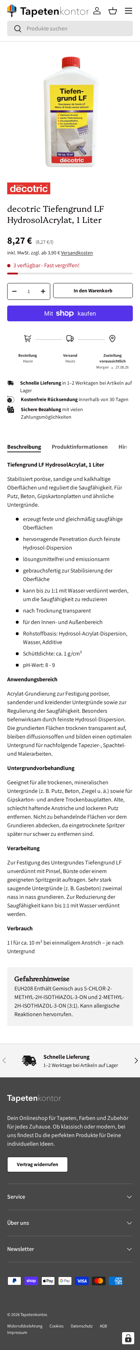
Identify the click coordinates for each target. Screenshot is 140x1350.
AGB (103, 1326)
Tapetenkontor (33, 1314)
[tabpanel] (70, 708)
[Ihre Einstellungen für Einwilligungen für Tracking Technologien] (128, 1338)
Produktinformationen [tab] (80, 446)
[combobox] (70, 28)
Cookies (57, 1326)
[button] (113, 11)
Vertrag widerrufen (37, 1164)
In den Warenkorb (93, 290)
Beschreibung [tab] (24, 446)
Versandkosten (77, 252)
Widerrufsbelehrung (24, 1326)
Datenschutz (82, 1326)
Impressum (17, 1332)
